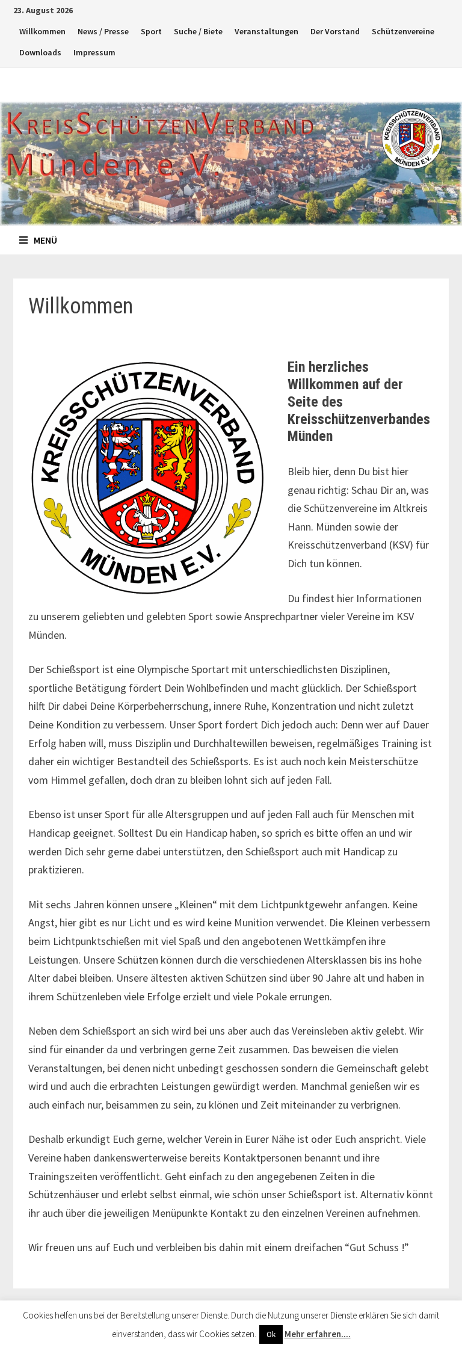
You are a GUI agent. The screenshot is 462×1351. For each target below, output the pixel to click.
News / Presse (103, 31)
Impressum (94, 52)
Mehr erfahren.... (318, 1334)
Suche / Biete (198, 31)
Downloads (40, 52)
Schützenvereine (403, 31)
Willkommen (42, 31)
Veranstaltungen (266, 31)
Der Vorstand (335, 31)
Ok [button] (271, 1334)
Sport (151, 31)
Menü (45, 240)
